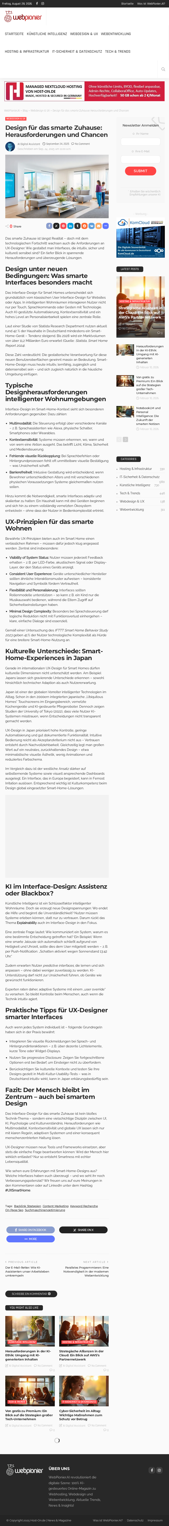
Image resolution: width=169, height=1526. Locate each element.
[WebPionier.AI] (24, 1470)
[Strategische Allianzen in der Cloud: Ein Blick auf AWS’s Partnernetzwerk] (84, 1331)
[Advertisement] (57, 836)
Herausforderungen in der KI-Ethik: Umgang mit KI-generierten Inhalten (28, 1355)
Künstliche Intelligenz (47, 33)
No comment (82, 144)
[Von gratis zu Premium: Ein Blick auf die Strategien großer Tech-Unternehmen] (30, 1391)
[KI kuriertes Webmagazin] (23, 16)
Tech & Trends (117, 51)
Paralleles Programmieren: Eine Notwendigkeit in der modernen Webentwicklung (86, 1271)
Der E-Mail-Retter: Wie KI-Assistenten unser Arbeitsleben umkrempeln (27, 1271)
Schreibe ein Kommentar (29, 1293)
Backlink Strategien (27, 1206)
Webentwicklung (116, 33)
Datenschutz (135, 1520)
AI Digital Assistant (29, 144)
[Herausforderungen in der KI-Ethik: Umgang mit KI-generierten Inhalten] (30, 1331)
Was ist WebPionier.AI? (151, 4)
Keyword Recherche (84, 1206)
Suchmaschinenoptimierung (45, 1210)
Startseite (127, 4)
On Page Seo (14, 1210)
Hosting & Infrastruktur (27, 51)
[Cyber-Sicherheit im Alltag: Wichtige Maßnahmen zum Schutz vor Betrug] (84, 1391)
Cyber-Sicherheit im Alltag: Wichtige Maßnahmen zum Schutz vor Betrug (80, 1415)
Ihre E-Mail (142, 151)
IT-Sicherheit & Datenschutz (77, 51)
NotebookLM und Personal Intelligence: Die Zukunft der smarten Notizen (148, 416)
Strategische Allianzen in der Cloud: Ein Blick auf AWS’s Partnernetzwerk (81, 1355)
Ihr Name (142, 133)
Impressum (155, 1520)
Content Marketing (56, 1206)
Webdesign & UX (84, 33)
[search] (163, 69)
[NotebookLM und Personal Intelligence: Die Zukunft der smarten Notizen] (125, 411)
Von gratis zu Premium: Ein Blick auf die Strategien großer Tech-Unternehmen (29, 1415)
